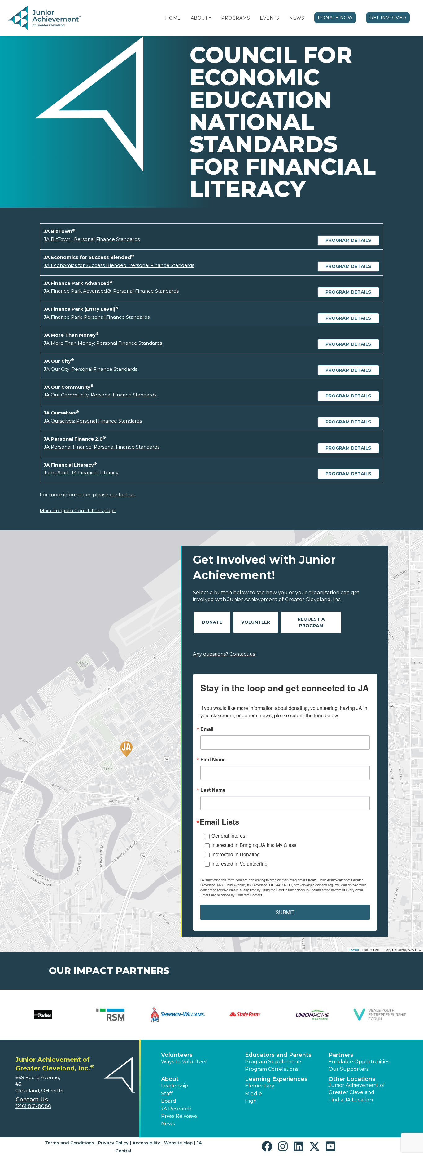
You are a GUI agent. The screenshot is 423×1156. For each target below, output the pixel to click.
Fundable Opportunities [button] (359, 1062)
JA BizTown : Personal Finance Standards (92, 239)
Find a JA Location (351, 1100)
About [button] (170, 1079)
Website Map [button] (178, 1142)
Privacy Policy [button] (113, 1142)
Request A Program (311, 622)
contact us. (122, 495)
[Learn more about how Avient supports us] (110, 1014)
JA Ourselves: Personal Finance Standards (93, 421)
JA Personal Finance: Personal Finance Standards (101, 447)
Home (173, 18)
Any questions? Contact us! (224, 654)
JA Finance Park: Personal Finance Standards (97, 317)
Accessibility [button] (146, 1142)
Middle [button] (253, 1093)
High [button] (251, 1101)
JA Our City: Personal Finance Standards (90, 369)
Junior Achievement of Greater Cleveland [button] (357, 1088)
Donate (212, 622)
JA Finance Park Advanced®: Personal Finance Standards (111, 291)
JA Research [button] (176, 1109)
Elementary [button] (259, 1086)
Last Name (212, 789)
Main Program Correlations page (78, 510)
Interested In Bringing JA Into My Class (254, 844)
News (296, 18)
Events (269, 18)
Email (206, 729)
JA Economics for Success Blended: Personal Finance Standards (119, 265)
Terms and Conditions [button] (69, 1142)
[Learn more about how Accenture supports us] (43, 1014)
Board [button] (168, 1101)
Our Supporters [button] (348, 1069)
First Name (213, 759)
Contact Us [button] (31, 1099)
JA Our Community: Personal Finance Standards (100, 395)
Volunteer (255, 622)
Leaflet (354, 949)
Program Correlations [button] (271, 1069)
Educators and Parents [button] (278, 1055)
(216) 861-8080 (33, 1106)
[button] (210, 18)
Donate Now (335, 17)
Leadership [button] (174, 1086)
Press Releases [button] (179, 1116)
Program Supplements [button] (273, 1062)
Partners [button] (341, 1055)
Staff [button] (167, 1093)
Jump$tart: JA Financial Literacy (81, 473)
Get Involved (387, 17)
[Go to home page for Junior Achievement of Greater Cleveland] (45, 18)
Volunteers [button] (177, 1055)
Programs (235, 18)
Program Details (348, 240)
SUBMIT (285, 912)
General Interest (229, 835)
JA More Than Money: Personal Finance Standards (103, 343)
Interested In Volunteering (240, 863)
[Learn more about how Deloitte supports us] (245, 1014)
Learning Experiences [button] (276, 1079)
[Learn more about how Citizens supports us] (178, 1014)
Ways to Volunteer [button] (184, 1062)
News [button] (168, 1124)
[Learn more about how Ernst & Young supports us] (380, 1014)
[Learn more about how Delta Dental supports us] (313, 1014)
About (199, 18)
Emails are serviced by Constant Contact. (231, 894)
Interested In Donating (236, 854)
